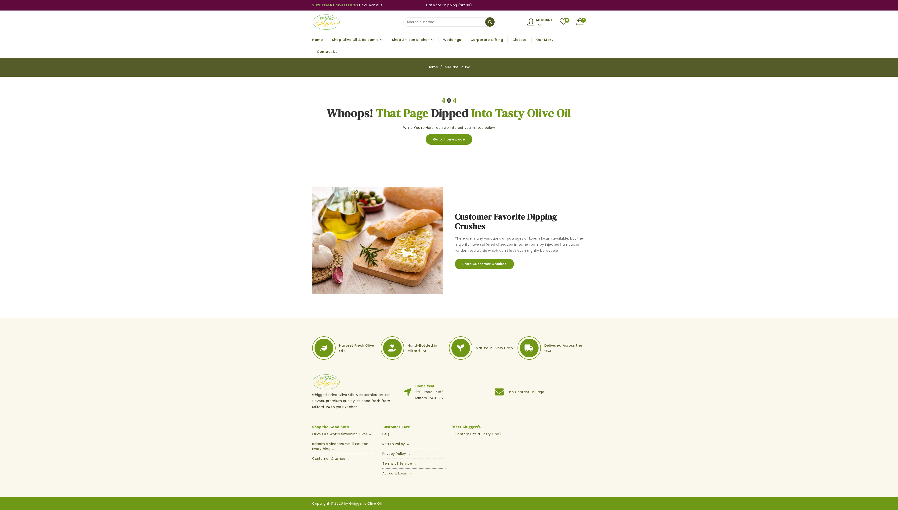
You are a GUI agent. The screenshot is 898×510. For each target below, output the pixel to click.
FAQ (385, 434)
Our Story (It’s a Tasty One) (477, 434)
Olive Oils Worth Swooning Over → (342, 434)
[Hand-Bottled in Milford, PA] (392, 348)
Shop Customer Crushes (484, 264)
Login (539, 24)
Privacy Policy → (396, 453)
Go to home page (449, 139)
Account (544, 20)
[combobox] (449, 22)
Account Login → (397, 473)
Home (433, 67)
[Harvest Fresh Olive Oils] (324, 348)
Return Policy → (395, 444)
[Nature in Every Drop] (460, 348)
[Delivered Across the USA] (529, 348)
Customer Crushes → (330, 458)
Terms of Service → (399, 463)
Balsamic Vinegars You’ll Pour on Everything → (340, 446)
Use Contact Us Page (526, 392)
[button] (581, 21)
